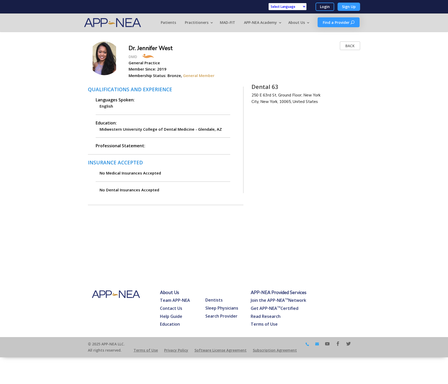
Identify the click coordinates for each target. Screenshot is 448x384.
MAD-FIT (227, 22)
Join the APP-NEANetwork (278, 300)
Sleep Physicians (221, 308)
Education (170, 324)
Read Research (266, 316)
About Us (296, 22)
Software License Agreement (220, 350)
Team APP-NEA (175, 300)
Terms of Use (264, 324)
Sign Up (349, 6)
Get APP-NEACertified (274, 308)
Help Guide (171, 316)
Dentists (214, 300)
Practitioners (196, 22)
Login (325, 6)
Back (350, 45)
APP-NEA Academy (260, 22)
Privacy (176, 350)
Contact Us (171, 308)
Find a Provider (337, 22)
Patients (168, 22)
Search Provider (221, 316)
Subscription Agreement (275, 350)
